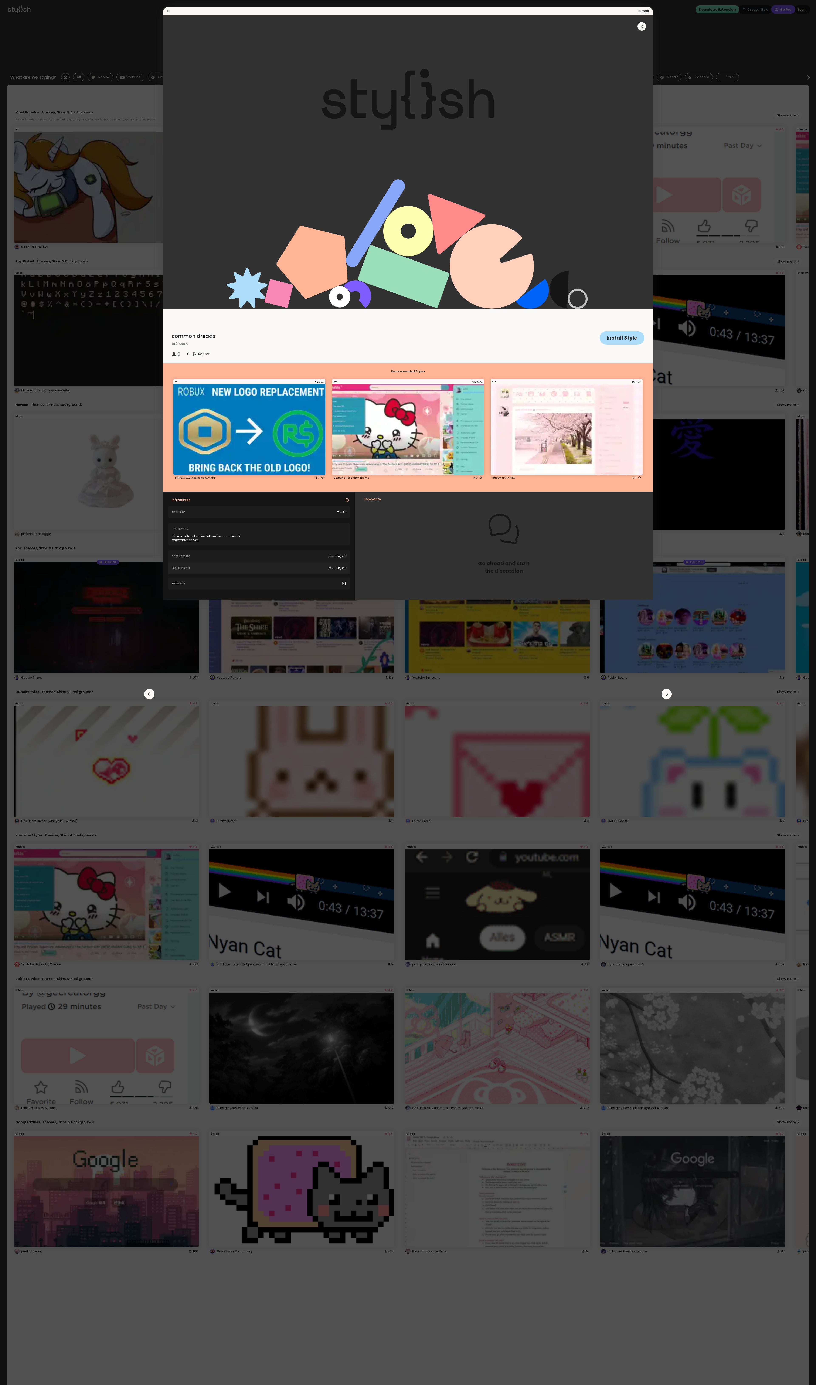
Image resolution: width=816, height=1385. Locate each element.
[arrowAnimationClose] (149, 694)
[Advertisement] (17, 692)
